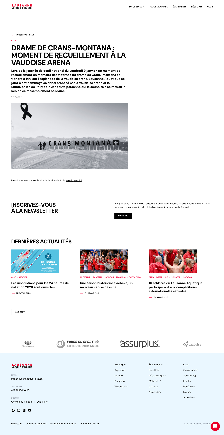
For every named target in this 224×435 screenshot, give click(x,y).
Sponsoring (189, 375)
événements (179, 6)
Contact (153, 386)
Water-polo (120, 386)
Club (210, 6)
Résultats (196, 6)
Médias (187, 392)
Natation (119, 375)
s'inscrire (123, 216)
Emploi (187, 381)
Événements (156, 364)
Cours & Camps (159, 6)
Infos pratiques (157, 375)
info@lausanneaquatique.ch (27, 378)
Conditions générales (36, 423)
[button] (137, 6)
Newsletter (155, 392)
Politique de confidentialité (63, 423)
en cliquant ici (74, 180)
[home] (22, 7)
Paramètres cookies (89, 423)
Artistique (120, 364)
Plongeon (119, 381)
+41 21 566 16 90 (20, 390)
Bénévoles (189, 386)
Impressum (16, 423)
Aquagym (119, 370)
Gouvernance (190, 370)
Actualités (189, 397)
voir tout (20, 312)
